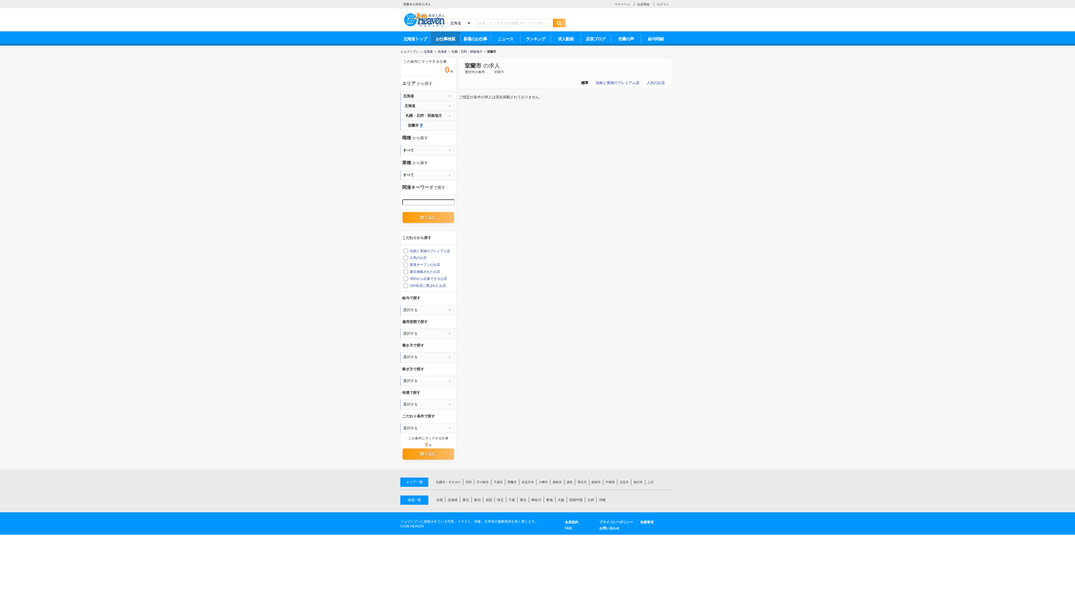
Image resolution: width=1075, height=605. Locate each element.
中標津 (610, 482)
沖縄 (602, 500)
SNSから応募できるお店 (428, 279)
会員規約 (571, 522)
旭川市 (638, 482)
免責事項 (647, 522)
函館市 (557, 482)
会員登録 (643, 4)
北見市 (624, 482)
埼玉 (500, 500)
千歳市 (498, 482)
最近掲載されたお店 (425, 272)
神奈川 (536, 500)
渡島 (570, 482)
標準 (584, 83)
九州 (590, 500)
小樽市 (543, 482)
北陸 (488, 500)
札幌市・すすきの (448, 482)
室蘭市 (473, 65)
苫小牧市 (482, 482)
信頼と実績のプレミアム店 (617, 83)
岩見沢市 (528, 482)
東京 (523, 500)
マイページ (622, 4)
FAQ (568, 528)
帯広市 (582, 482)
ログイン (663, 4)
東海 (549, 500)
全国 (439, 500)
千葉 (511, 500)
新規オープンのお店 (425, 265)
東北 (465, 500)
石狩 (469, 482)
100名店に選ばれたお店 (428, 286)
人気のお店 (656, 83)
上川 (651, 482)
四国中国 (576, 500)
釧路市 (596, 482)
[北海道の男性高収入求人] (424, 14)
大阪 (561, 500)
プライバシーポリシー (616, 522)
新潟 (477, 500)
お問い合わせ (609, 528)
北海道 (453, 500)
